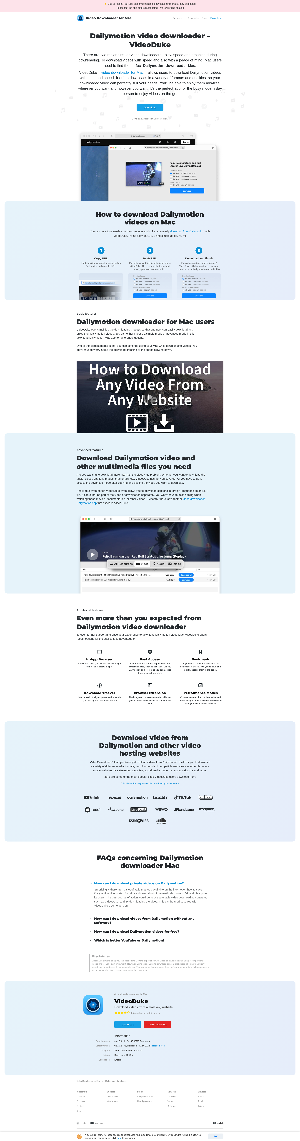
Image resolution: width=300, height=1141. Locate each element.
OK (216, 1136)
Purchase (81, 1101)
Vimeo (170, 1101)
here (119, 1137)
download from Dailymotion (187, 231)
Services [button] (178, 18)
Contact (80, 1106)
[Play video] (150, 397)
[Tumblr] (160, 797)
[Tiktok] (183, 797)
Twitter (84, 1123)
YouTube (171, 1096)
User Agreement (144, 1101)
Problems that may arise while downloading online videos (151, 783)
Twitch (201, 1106)
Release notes (157, 1045)
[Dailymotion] (137, 797)
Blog (204, 18)
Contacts (193, 18)
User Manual (112, 1096)
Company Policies (145, 1096)
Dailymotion (173, 1106)
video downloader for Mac (122, 72)
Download (216, 18)
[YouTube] (92, 797)
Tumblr (201, 1096)
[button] (139, 883)
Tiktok (200, 1101)
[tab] (150, 883)
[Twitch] (205, 797)
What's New (112, 1101)
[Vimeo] (115, 797)
